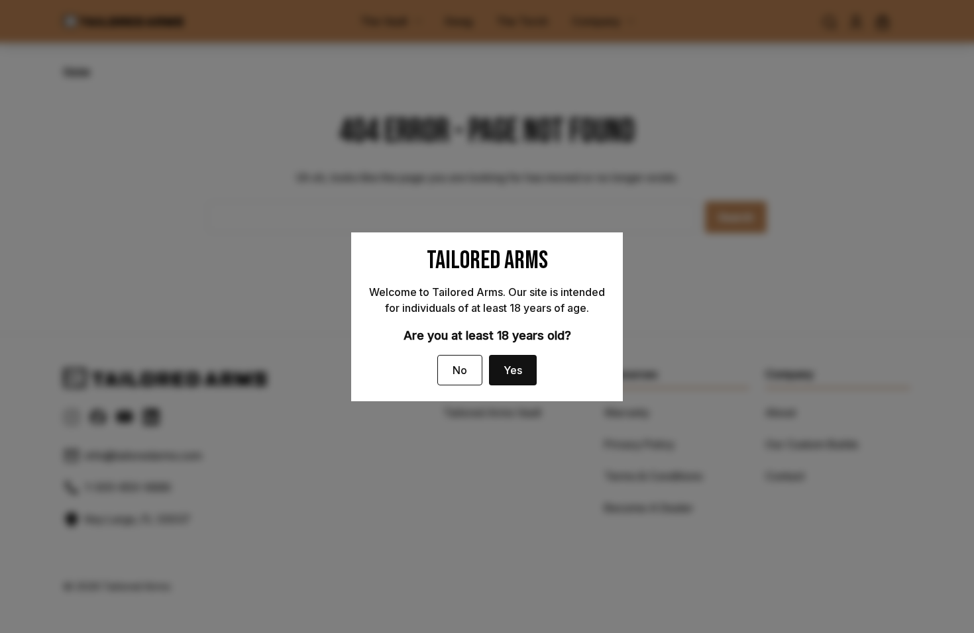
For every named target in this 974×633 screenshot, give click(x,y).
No (460, 370)
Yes (513, 370)
